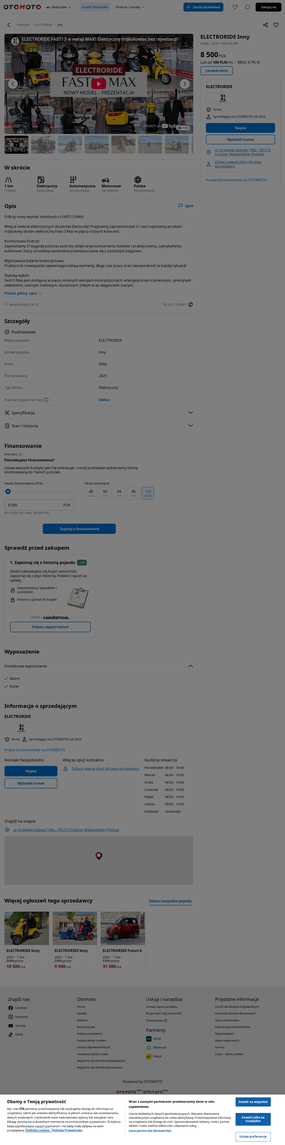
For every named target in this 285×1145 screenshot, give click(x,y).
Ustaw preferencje (253, 1137)
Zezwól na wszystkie (253, 1102)
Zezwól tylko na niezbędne (253, 1119)
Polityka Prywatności (67, 1130)
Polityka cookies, (38, 1130)
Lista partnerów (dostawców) (150, 1131)
